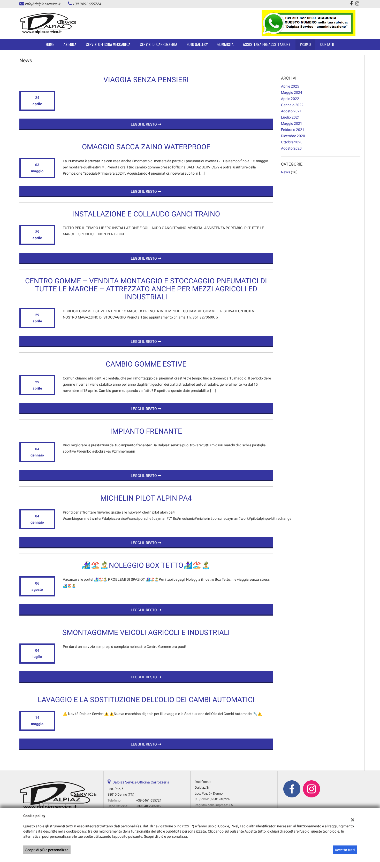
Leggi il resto (144, 124)
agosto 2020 (291, 148)
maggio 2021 (291, 123)
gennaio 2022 (292, 105)
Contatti (327, 44)
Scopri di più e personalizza (47, 850)
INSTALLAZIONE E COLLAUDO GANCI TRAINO (146, 214)
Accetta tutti (345, 850)
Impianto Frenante (146, 431)
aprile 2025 (290, 86)
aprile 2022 (290, 99)
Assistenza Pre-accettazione (266, 44)
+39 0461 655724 (86, 4)
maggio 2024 (291, 92)
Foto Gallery (197, 44)
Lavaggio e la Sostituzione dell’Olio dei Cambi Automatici (146, 699)
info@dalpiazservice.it (42, 4)
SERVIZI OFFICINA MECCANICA (108, 44)
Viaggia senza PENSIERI (146, 79)
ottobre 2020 (291, 142)
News (285, 172)
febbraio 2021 (292, 130)
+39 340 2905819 (148, 806)
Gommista (225, 44)
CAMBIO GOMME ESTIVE (146, 364)
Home (50, 44)
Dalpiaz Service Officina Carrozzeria (140, 782)
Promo (305, 44)
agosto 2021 (291, 111)
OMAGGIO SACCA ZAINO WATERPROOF (146, 147)
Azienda (70, 44)
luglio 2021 (290, 117)
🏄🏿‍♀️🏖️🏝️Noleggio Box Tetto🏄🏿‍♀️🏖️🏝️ (146, 565)
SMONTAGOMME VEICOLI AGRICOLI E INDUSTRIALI (146, 632)
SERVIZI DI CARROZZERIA (158, 44)
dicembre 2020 (293, 136)
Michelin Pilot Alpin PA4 (146, 498)
